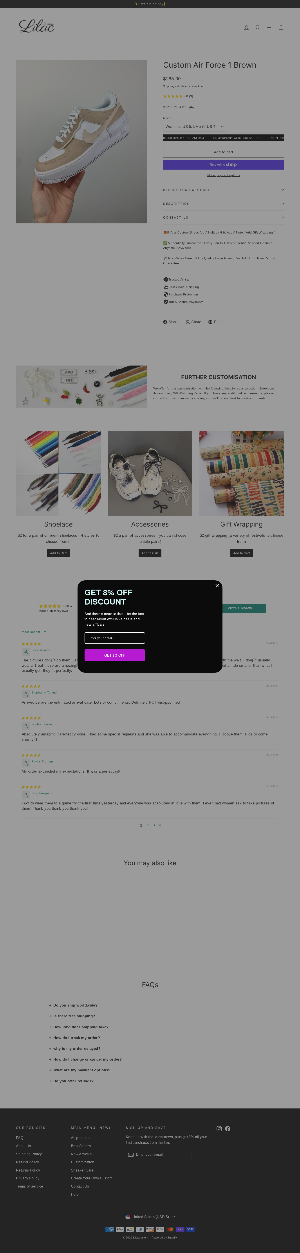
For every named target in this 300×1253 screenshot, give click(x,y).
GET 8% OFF (115, 655)
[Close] (217, 586)
